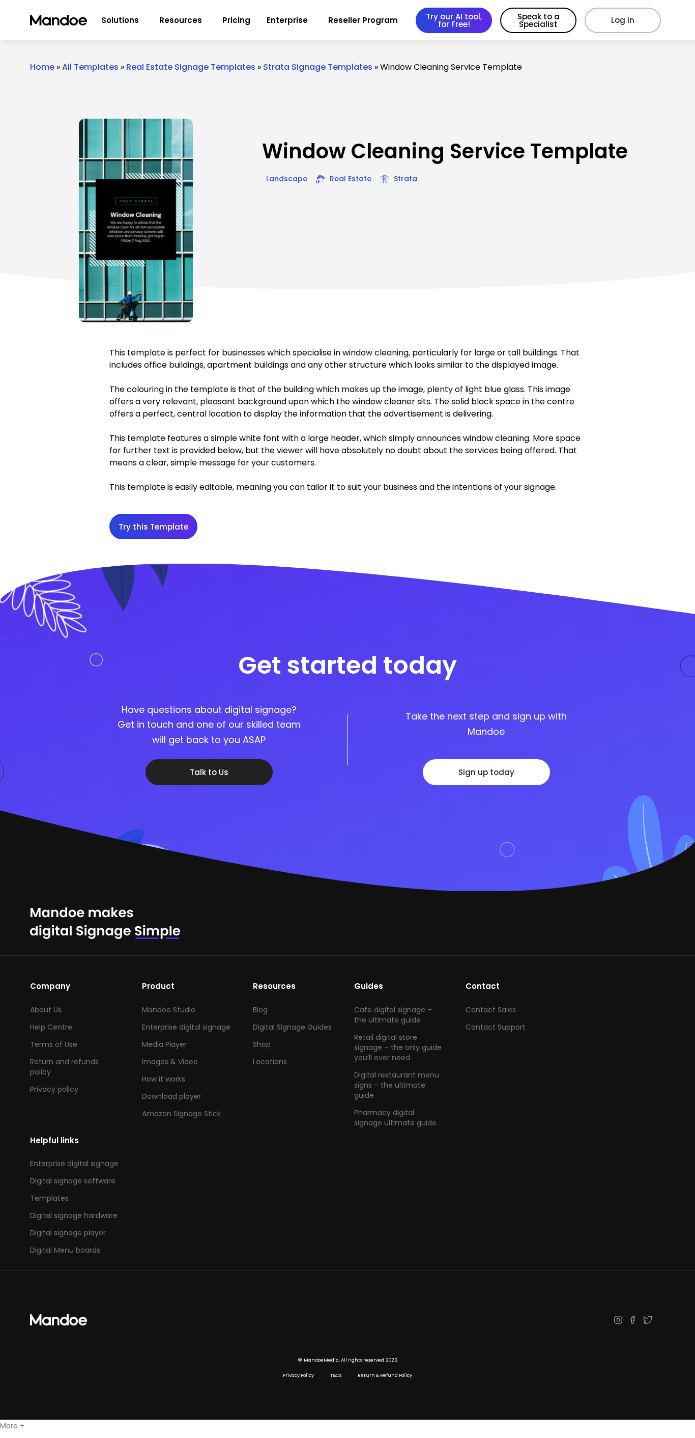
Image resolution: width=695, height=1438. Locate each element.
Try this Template (153, 526)
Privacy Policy (298, 1375)
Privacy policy (54, 1089)
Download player (171, 1096)
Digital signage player (68, 1233)
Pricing (236, 20)
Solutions (120, 20)
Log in (622, 20)
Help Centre (51, 1027)
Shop (262, 1044)
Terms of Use (53, 1044)
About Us (46, 1010)
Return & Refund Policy (385, 1375)
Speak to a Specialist (538, 20)
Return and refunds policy (64, 1067)
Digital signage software (72, 1181)
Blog (260, 1010)
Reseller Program (363, 20)
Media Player (164, 1044)
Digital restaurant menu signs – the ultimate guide (396, 1085)
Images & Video (170, 1062)
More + (12, 1426)
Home (42, 67)
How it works (163, 1079)
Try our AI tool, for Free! (454, 20)
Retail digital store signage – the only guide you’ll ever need (398, 1047)
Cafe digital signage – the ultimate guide (393, 1015)
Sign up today (486, 772)
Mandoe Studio (168, 1010)
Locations (270, 1062)
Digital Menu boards (65, 1250)
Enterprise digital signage (186, 1027)
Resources (180, 20)
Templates (49, 1198)
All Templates (90, 67)
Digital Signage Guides (292, 1027)
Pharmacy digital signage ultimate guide (395, 1118)
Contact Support (496, 1027)
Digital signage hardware (74, 1215)
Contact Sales (491, 1010)
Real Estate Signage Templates (190, 67)
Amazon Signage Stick (181, 1114)
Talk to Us (209, 772)
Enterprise (287, 20)
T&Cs (335, 1375)
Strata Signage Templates (317, 67)
